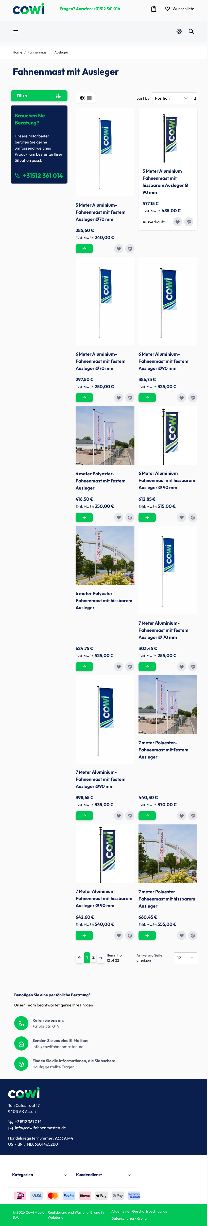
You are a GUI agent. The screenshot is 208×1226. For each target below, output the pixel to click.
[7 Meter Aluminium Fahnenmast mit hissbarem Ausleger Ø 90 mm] (105, 853)
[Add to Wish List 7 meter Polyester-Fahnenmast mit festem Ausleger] (181, 815)
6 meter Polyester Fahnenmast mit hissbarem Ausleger (104, 600)
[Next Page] (101, 957)
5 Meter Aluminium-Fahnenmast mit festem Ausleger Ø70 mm (101, 212)
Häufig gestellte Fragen (53, 1066)
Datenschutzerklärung (129, 1218)
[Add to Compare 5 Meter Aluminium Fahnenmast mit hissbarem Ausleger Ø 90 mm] (188, 221)
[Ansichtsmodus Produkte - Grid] (82, 98)
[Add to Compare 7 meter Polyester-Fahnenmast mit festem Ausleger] (192, 815)
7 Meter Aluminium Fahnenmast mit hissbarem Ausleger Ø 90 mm (104, 898)
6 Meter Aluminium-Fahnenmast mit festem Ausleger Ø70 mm (101, 361)
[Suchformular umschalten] (191, 31)
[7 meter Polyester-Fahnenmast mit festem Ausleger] (167, 704)
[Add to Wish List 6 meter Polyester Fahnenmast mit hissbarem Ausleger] (118, 666)
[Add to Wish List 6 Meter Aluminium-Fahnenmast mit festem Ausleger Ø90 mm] (181, 397)
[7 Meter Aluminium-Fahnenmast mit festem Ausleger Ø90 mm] (105, 719)
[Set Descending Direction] (194, 98)
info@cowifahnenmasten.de (57, 1046)
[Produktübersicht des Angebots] (153, 8)
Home (17, 52)
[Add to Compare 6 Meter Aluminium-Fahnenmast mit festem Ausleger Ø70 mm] (129, 397)
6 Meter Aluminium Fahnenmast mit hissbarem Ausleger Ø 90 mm (166, 480)
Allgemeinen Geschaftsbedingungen (140, 1211)
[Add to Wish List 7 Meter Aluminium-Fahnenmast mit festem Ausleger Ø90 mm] (118, 815)
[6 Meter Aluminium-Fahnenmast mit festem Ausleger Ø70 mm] (105, 301)
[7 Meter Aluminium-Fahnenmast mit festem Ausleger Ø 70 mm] (167, 570)
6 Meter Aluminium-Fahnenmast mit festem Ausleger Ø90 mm (163, 361)
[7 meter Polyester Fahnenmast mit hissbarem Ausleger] (167, 853)
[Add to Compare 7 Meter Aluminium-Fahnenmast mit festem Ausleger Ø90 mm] (129, 815)
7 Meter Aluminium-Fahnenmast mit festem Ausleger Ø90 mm (101, 779)
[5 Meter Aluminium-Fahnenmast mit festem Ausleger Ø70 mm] (105, 152)
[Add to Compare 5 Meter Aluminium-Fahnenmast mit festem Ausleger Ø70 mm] (129, 248)
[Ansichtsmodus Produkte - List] (89, 98)
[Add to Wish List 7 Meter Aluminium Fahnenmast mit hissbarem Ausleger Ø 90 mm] (118, 935)
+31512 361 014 (107, 8)
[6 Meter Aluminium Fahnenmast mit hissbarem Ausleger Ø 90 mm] (167, 435)
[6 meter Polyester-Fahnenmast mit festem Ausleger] (105, 435)
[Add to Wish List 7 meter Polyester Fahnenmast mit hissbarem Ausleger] (181, 935)
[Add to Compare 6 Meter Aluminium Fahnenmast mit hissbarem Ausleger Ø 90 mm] (192, 517)
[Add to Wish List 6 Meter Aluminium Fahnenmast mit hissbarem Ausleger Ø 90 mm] (181, 517)
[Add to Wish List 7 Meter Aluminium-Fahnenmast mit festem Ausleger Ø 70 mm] (181, 666)
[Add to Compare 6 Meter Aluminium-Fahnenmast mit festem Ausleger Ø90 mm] (192, 397)
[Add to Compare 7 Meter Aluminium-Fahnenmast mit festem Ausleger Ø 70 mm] (192, 666)
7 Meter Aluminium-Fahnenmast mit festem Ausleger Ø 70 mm (163, 630)
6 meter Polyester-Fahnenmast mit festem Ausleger (101, 481)
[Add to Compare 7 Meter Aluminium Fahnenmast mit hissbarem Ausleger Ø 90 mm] (129, 935)
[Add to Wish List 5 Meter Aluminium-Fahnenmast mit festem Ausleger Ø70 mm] (118, 248)
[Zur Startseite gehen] (28, 8)
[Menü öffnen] (16, 30)
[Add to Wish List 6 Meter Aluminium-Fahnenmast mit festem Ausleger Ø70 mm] (118, 397)
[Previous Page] (80, 957)
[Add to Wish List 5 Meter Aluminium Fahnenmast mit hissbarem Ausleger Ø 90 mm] (177, 221)
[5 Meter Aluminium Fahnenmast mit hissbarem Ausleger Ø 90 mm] (168, 137)
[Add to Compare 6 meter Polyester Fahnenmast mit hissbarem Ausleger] (129, 666)
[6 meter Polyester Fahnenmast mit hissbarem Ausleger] (105, 555)
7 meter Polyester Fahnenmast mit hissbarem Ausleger (166, 899)
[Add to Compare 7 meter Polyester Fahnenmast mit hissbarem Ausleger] (192, 935)
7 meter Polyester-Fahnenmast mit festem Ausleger (163, 750)
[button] (40, 1175)
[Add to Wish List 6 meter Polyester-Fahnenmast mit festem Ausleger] (118, 517)
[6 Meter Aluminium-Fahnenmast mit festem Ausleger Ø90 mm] (167, 301)
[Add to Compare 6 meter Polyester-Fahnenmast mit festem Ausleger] (129, 517)
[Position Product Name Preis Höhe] (171, 98)
